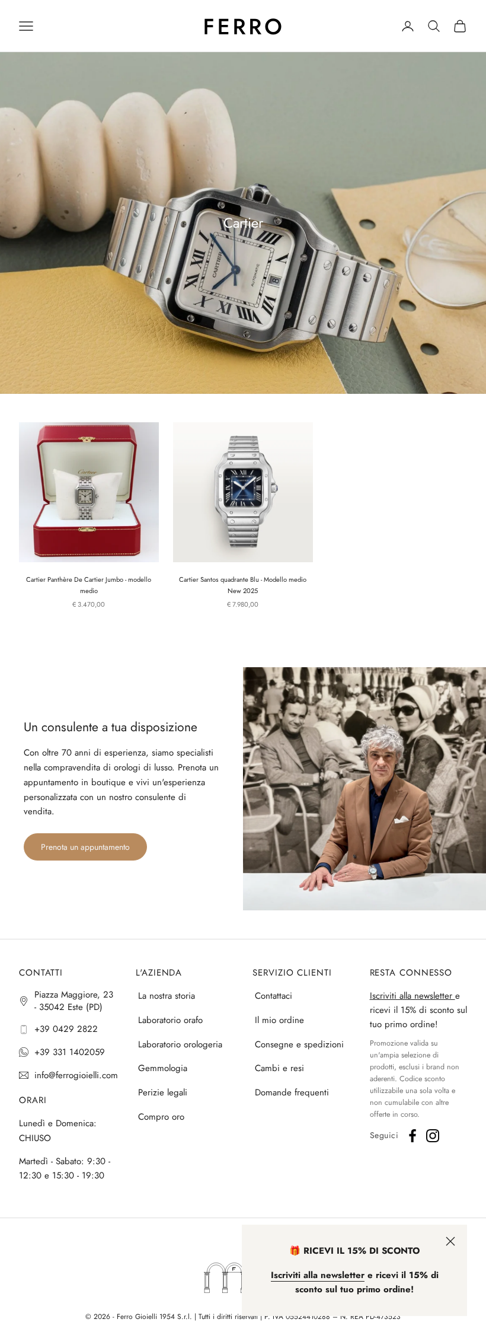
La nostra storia (166, 995)
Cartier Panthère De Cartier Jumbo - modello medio (88, 585)
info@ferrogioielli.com (76, 1075)
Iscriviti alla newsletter (412, 995)
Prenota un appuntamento (85, 847)
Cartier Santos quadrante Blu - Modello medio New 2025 (242, 585)
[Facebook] (412, 1135)
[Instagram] (432, 1135)
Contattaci (273, 995)
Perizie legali (162, 1092)
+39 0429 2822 (66, 1028)
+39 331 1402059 (69, 1052)
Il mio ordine (279, 1020)
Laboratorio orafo (170, 1020)
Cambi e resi (279, 1068)
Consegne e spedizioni (299, 1044)
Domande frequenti (292, 1092)
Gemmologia (162, 1068)
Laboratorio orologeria (180, 1044)
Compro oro (161, 1116)
